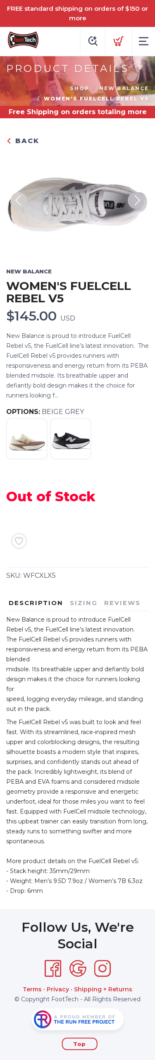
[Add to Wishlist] (19, 541)
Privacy (58, 989)
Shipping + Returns (103, 989)
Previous (19, 200)
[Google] (77, 968)
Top (79, 1044)
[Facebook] (53, 968)
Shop (79, 88)
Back (25, 141)
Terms (32, 989)
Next (136, 200)
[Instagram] (102, 968)
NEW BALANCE (124, 88)
